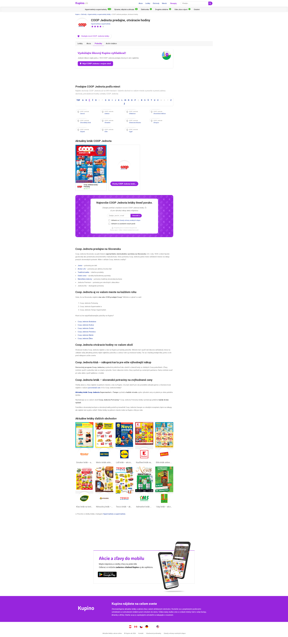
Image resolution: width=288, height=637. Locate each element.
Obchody (156, 3)
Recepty (173, 3)
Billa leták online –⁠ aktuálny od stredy (164, 443)
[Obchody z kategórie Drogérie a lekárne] (163, 9)
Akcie (141, 3)
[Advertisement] (124, 76)
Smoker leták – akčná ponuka (84, 443)
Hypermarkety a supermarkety (100, 24)
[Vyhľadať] (210, 3)
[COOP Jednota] (82, 25)
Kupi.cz (141, 627)
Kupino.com (158, 627)
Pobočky (98, 43)
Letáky (147, 3)
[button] (92, 26)
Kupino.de (146, 627)
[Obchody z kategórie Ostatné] (197, 9)
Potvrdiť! (135, 216)
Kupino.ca (135, 627)
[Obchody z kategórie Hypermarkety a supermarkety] (98, 9)
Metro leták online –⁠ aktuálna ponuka (104, 443)
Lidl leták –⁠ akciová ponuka (124, 443)
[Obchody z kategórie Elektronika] (146, 9)
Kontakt (140, 633)
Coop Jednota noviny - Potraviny (91, 168)
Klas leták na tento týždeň (84, 488)
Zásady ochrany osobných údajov (129, 220)
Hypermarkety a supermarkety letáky (99, 14)
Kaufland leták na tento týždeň (144, 443)
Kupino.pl (152, 627)
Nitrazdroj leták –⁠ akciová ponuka (104, 488)
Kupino (77, 14)
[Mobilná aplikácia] (107, 575)
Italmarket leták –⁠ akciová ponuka (144, 488)
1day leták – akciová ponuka (164, 488)
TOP (78, 100)
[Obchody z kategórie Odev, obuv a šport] (182, 9)
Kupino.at (130, 627)
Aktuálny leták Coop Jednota (87, 392)
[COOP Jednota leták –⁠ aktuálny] (80, 187)
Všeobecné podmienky (153, 633)
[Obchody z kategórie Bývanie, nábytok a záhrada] (126, 9)
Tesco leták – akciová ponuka (124, 488)
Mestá (164, 3)
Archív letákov (111, 43)
